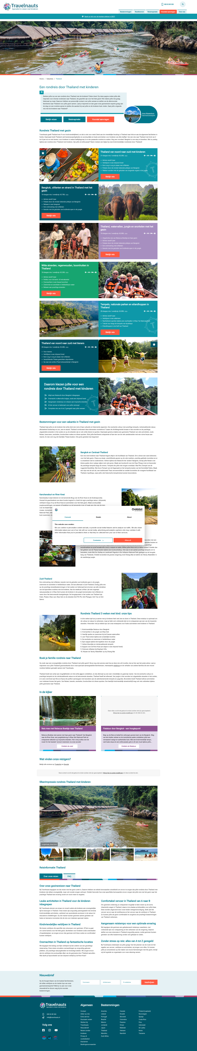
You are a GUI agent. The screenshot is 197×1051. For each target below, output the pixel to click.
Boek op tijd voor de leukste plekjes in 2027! (100, 16)
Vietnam (122, 1030)
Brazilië (103, 1019)
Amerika (104, 1011)
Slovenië (123, 1017)
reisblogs (116, 666)
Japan (103, 1028)
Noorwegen (143, 1014)
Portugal (104, 1017)
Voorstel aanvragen (168, 12)
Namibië (123, 1033)
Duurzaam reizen (86, 1019)
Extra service (85, 1017)
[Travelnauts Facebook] (45, 1030)
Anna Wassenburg (148, 113)
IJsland (103, 1014)
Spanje (141, 1017)
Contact (83, 1011)
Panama (122, 1022)
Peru (140, 1022)
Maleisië (123, 1028)
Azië (81, 674)
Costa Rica (142, 1019)
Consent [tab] (68, 517)
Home (42, 79)
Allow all (128, 540)
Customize (97, 540)
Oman (122, 1025)
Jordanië (104, 1025)
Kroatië (122, 1014)
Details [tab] (98, 517)
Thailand (104, 1030)
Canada (122, 1011)
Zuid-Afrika (105, 1036)
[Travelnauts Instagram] (51, 1030)
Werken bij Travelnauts (84, 1023)
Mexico (103, 1022)
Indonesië (142, 1025)
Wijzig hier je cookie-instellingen (123, 713)
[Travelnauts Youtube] (57, 1030)
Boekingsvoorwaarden (88, 1044)
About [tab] (129, 517)
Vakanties (49, 79)
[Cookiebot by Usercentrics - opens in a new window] (133, 509)
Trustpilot (58, 764)
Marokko (104, 1033)
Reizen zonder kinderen (85, 1032)
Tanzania (142, 1033)
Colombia (123, 1019)
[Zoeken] (182, 4)
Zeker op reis (85, 1014)
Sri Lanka (142, 1028)
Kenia (141, 1030)
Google (66, 764)
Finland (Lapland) (145, 1011)
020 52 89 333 (169, 4)
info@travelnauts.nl (53, 1017)
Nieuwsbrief (85, 1028)
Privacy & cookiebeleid (85, 1037)
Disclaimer (84, 1042)
